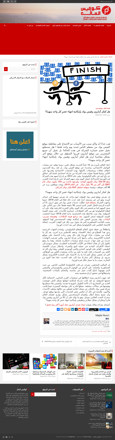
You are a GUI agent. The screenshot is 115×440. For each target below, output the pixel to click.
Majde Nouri (99, 115)
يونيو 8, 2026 (101, 427)
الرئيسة (109, 25)
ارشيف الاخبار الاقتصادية (43, 25)
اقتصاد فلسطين (99, 25)
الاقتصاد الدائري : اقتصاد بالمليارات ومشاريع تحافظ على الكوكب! (72, 374)
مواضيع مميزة (99, 108)
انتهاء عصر (100, 331)
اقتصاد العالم (87, 25)
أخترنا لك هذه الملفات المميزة (99, 351)
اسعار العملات (80, 400)
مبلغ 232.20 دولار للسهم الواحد (95, 181)
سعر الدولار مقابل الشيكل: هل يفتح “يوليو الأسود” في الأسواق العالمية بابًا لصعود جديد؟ (96, 395)
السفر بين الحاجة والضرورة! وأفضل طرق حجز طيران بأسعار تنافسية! (100, 374)
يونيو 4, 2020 (106, 115)
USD (35, 113)
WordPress (71, 437)
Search (6, 69)
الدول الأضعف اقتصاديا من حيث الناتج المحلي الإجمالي (95, 342)
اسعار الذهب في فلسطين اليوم (61, 25)
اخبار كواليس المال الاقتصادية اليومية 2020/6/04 (58, 341)
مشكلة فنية (91, 202)
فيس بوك (94, 331)
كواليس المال (97, 437)
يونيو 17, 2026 (101, 419)
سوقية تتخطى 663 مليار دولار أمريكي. (72, 187)
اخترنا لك (108, 367)
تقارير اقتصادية (77, 25)
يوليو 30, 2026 (101, 398)
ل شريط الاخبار (80, 410)
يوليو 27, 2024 (24, 374)
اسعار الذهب (80, 398)
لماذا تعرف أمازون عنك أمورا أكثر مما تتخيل (65, 304)
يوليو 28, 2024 (52, 376)
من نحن (31, 25)
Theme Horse (87, 437)
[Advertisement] (57, 41)
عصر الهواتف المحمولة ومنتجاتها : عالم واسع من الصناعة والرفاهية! (44, 373)
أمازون (105, 331)
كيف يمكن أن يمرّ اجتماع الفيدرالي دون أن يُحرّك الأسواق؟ (98, 415)
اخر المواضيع (106, 389)
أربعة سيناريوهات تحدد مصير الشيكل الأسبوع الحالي (96, 424)
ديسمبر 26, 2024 (106, 378)
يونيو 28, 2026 (101, 410)
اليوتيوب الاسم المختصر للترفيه (17, 372)
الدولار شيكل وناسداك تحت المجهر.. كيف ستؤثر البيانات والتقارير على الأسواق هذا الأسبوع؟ (97, 405)
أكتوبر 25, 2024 (79, 378)
